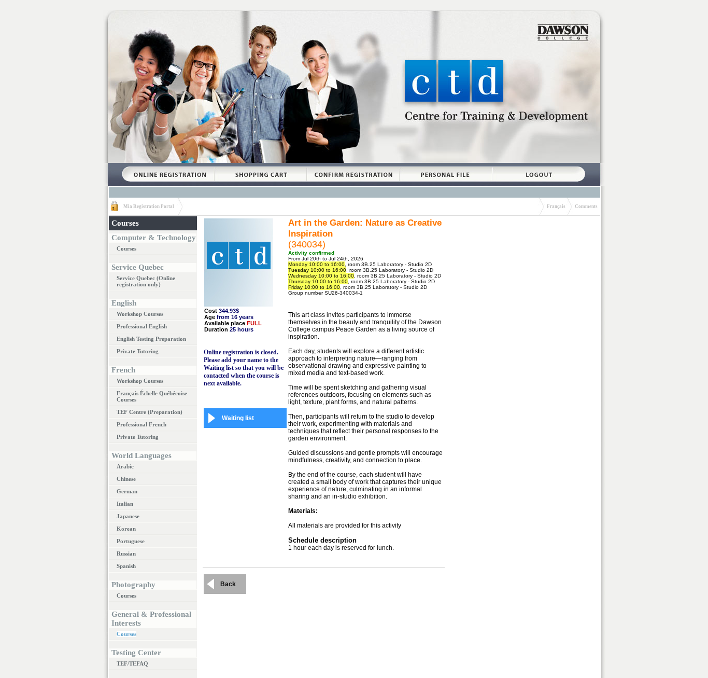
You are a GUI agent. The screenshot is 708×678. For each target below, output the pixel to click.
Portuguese (131, 541)
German (127, 491)
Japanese (128, 516)
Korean (126, 528)
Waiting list (238, 418)
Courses (126, 248)
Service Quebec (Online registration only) (146, 281)
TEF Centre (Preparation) (149, 412)
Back (228, 584)
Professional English (142, 326)
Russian (126, 553)
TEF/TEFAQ (132, 663)
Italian (125, 504)
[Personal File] (446, 166)
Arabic (125, 466)
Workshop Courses (140, 314)
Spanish (126, 566)
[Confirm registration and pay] (353, 166)
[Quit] (538, 166)
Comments (586, 206)
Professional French (141, 424)
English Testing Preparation (151, 339)
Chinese (126, 479)
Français (556, 206)
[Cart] (260, 166)
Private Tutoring (138, 351)
